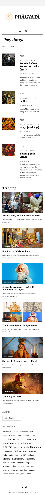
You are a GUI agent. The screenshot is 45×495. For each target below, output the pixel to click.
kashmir (30, 455)
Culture (30, 443)
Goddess (24, 101)
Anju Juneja (26, 131)
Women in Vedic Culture (27, 155)
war (17, 473)
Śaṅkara (28, 473)
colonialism (31, 439)
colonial (21, 439)
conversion (22, 443)
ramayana (20, 462)
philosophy (30, 458)
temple (6, 469)
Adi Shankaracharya (20, 431)
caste (33, 435)
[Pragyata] (23, 17)
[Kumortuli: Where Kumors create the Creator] (8, 60)
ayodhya (6, 435)
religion (28, 462)
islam (23, 454)
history (17, 451)
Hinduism (35, 447)
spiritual (21, 466)
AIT (31, 431)
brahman (26, 435)
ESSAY (33, 60)
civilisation (9, 439)
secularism (7, 466)
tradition (23, 469)
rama (13, 462)
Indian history (14, 455)
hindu (26, 447)
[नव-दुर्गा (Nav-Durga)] (8, 124)
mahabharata (18, 458)
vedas (5, 473)
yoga (22, 473)
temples (14, 469)
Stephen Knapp (27, 161)
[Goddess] (8, 97)
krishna (6, 458)
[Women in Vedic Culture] (8, 150)
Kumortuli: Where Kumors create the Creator (29, 66)
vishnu (11, 473)
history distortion (30, 451)
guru (20, 447)
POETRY (33, 98)
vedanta (31, 469)
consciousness (9, 442)
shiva (14, 466)
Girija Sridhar (27, 105)
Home (4, 46)
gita (15, 447)
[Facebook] (19, 487)
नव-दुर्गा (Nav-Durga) (29, 127)
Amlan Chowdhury (28, 74)
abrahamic (7, 431)
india (5, 454)
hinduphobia (7, 451)
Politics (6, 462)
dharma (7, 447)
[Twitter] (22, 487)
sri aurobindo (31, 466)
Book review (16, 435)
